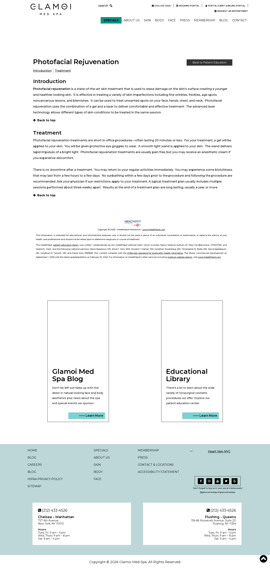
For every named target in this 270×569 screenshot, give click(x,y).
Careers (35, 464)
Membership (204, 20)
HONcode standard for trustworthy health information (155, 253)
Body (159, 20)
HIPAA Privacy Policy (45, 479)
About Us (132, 20)
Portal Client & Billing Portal (226, 5)
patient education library (66, 245)
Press (185, 20)
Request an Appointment (232, 11)
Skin (147, 20)
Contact (239, 20)
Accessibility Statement (158, 472)
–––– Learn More (91, 415)
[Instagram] (209, 481)
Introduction (42, 70)
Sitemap (34, 486)
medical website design (180, 257)
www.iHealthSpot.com (153, 229)
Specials (111, 20)
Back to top (46, 120)
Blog (223, 20)
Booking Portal (189, 5)
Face (172, 20)
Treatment (63, 70)
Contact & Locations (156, 464)
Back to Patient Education (209, 62)
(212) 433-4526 (162, 5)
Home (32, 450)
